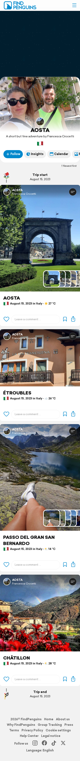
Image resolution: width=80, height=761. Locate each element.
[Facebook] (44, 743)
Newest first (70, 166)
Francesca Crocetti (24, 194)
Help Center (29, 736)
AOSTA (40, 130)
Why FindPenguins (21, 725)
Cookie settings (58, 730)
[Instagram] (35, 743)
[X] (63, 743)
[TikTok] (53, 743)
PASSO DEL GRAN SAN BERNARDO (29, 540)
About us (63, 719)
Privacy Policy (32, 730)
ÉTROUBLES (17, 393)
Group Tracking (50, 725)
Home (48, 719)
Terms (14, 730)
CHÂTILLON (16, 658)
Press (68, 725)
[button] (74, 5)
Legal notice (50, 736)
